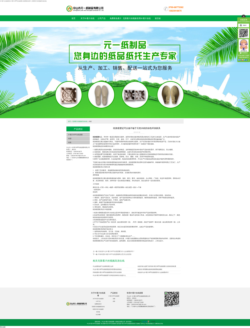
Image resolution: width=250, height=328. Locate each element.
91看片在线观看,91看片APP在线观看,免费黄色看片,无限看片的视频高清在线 (23, 1)
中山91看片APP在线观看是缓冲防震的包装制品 (107, 269)
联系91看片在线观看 (98, 309)
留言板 (158, 18)
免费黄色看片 (115, 18)
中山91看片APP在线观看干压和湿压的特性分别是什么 (109, 275)
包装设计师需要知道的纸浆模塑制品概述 (150, 269)
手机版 (153, 322)
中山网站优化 (137, 322)
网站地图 (2, 327)
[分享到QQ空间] (241, 60)
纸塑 (69, 138)
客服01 (245, 25)
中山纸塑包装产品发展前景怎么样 (103, 266)
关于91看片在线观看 (98, 298)
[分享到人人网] (246, 60)
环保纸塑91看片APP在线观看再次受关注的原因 (114, 254)
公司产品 (101, 18)
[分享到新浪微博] (243, 60)
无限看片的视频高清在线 (79, 121)
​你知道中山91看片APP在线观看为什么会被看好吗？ (116, 251)
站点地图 (98, 314)
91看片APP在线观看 (75, 134)
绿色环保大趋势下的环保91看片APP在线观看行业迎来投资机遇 (157, 266)
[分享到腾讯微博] (244, 60)
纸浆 (69, 142)
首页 (73, 18)
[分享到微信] (248, 60)
